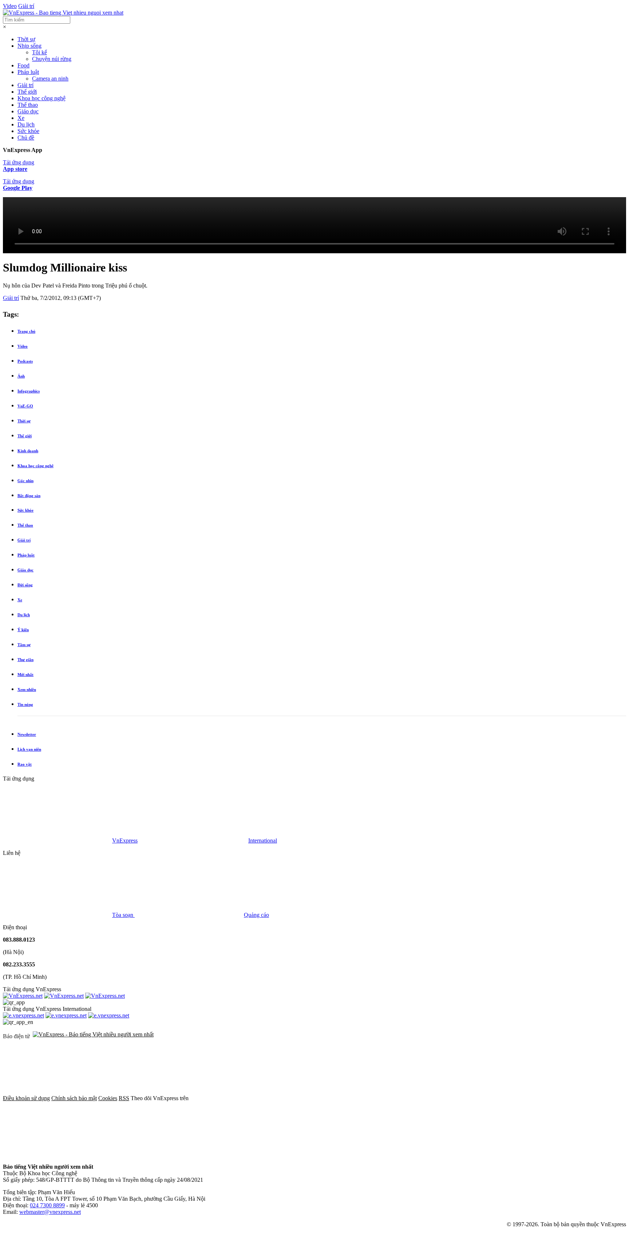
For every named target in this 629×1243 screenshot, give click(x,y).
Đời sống (25, 585)
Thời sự (26, 39)
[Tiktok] (57, 1154)
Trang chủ (26, 331)
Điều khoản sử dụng (26, 1098)
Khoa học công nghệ (41, 98)
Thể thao (27, 105)
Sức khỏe (28, 131)
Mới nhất (25, 674)
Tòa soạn (123, 915)
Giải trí (26, 6)
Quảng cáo (256, 915)
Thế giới (27, 92)
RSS (124, 1098)
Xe (20, 118)
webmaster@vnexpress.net (50, 1212)
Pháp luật (28, 72)
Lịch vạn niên (29, 749)
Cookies (107, 1098)
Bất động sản (28, 495)
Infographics (28, 391)
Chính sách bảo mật (74, 1098)
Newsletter (26, 734)
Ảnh (21, 376)
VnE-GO (25, 406)
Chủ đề (25, 137)
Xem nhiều (26, 689)
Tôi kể (39, 52)
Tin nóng (25, 704)
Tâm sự (24, 644)
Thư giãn (25, 659)
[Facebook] (244, 1098)
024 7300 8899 (47, 1205)
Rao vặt (24, 764)
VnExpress (125, 840)
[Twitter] (355, 1098)
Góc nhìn (25, 480)
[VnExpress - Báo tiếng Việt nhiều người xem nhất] (63, 12)
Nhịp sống (29, 46)
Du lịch (26, 124)
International (262, 840)
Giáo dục (28, 111)
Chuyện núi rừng (51, 59)
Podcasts (25, 361)
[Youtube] (466, 1098)
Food (23, 65)
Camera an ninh (50, 78)
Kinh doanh (27, 451)
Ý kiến (23, 630)
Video (10, 6)
